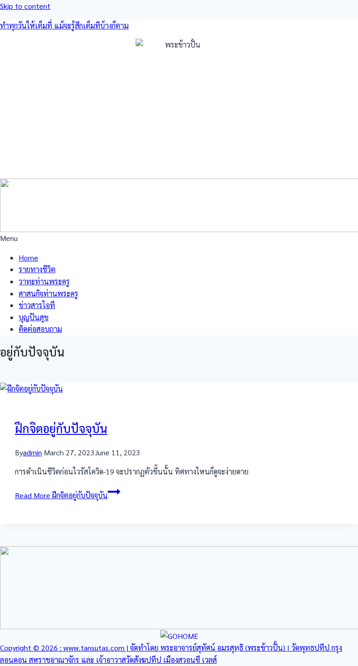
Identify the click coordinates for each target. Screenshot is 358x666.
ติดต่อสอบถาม (40, 329)
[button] (179, 238)
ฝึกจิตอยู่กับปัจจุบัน (61, 428)
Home (28, 257)
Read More (61, 495)
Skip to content (25, 6)
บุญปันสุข (33, 317)
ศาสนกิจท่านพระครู (48, 293)
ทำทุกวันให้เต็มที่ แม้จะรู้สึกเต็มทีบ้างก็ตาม (64, 25)
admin (32, 452)
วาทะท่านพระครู (44, 281)
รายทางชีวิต (37, 269)
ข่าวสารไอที (37, 305)
